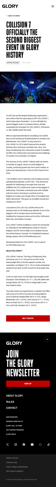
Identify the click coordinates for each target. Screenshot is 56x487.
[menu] (53, 6)
